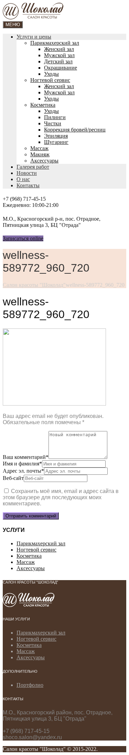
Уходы (51, 74)
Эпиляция (56, 136)
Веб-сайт (13, 478)
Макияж (40, 154)
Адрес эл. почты (23, 471)
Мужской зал (59, 55)
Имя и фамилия (22, 463)
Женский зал (59, 49)
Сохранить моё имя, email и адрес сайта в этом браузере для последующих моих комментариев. (61, 497)
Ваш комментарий (26, 457)
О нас (23, 179)
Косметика (42, 105)
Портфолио (30, 685)
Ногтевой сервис (50, 80)
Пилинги (55, 117)
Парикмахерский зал (54, 43)
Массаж (39, 148)
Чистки (52, 123)
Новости (27, 173)
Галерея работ (33, 167)
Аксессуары (44, 161)
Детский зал (58, 61)
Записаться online (23, 238)
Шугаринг (56, 142)
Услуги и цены (34, 37)
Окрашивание (60, 68)
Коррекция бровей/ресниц (75, 130)
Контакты (28, 185)
